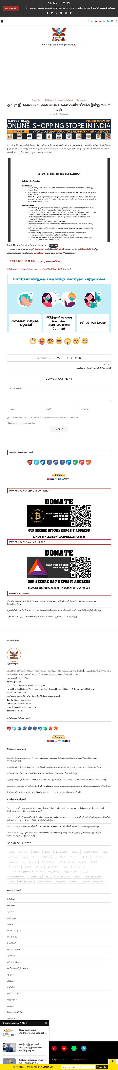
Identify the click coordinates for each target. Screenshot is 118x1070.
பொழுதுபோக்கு (53, 872)
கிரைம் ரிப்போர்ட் (99, 857)
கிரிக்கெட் (85, 857)
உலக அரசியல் (45, 857)
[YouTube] (30, 462)
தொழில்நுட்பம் (78, 867)
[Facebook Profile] (62, 462)
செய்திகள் (59, 100)
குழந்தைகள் (13, 862)
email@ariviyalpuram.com (25, 707)
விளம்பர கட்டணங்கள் (22, 700)
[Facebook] (47, 13)
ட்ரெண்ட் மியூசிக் (14, 867)
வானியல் (11, 882)
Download (53, 245)
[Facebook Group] (56, 462)
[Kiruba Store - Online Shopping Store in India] (59, 121)
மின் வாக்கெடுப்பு (35, 877)
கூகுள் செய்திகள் (36, 249)
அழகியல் (47, 852)
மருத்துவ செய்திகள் (70, 872)
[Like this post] (61, 358)
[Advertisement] (59, 77)
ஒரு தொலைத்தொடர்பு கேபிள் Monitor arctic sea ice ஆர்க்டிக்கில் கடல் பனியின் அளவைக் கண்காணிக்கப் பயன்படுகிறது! (57, 780)
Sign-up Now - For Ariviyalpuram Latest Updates (35, 1067)
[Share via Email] (79, 358)
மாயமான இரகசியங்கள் (16, 877)
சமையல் (34, 862)
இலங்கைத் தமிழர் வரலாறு (17, 857)
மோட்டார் (48, 877)
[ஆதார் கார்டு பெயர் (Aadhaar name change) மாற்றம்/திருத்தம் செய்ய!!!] (9, 1032)
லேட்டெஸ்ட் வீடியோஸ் (63, 877)
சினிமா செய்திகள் (48, 862)
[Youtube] (61, 13)
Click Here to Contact (24, 704)
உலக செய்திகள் (60, 857)
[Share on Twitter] (72, 358)
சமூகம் (24, 862)
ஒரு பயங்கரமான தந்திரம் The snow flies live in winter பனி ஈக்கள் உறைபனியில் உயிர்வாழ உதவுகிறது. (58, 826)
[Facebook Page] (49, 462)
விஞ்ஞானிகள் (60, 882)
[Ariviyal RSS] (88, 462)
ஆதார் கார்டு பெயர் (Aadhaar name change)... (32, 1031)
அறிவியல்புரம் (63, 114)
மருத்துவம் (85, 872)
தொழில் (65, 867)
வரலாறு (77, 877)
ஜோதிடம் (94, 862)
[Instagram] (43, 462)
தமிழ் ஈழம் (39, 867)
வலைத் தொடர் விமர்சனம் (93, 877)
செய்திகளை (39, 253)
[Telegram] (71, 13)
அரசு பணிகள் (36, 100)
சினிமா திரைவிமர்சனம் (66, 862)
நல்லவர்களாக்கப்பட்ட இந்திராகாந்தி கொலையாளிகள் (26, 872)
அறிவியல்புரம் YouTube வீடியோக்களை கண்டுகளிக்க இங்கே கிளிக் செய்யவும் (39, 269)
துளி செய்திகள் (53, 867)
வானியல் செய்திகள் (26, 882)
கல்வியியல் (73, 857)
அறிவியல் (48, 100)
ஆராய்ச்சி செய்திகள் (91, 852)
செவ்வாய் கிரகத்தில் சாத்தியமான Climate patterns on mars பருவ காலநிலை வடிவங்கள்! (44, 792)
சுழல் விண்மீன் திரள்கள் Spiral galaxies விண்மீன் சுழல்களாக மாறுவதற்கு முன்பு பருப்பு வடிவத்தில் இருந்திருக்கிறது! (54, 610)
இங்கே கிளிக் (86, 249)
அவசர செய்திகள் (61, 852)
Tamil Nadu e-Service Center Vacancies (27, 245)
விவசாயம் (86, 882)
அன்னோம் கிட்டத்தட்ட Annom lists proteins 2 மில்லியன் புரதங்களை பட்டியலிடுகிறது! (42, 617)
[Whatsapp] (66, 13)
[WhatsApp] (75, 462)
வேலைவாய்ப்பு (81, 100)
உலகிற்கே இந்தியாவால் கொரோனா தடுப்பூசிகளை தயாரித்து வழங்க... (30, 1047)
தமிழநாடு (69, 100)
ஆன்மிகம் (75, 852)
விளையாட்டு (74, 882)
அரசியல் (11, 852)
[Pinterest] (57, 13)
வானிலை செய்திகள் (44, 882)
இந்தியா (105, 852)
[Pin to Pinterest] (75, 358)
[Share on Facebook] (67, 358)
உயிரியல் (33, 857)
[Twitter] (52, 13)
